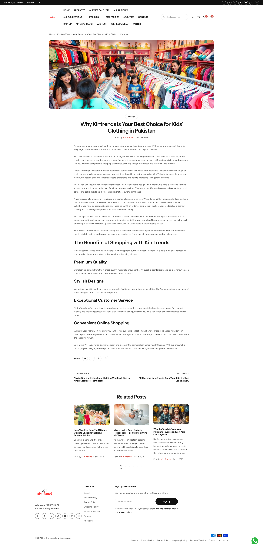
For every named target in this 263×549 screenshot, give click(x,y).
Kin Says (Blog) (63, 34)
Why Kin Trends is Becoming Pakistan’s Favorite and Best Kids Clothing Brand (169, 432)
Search (87, 493)
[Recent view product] (199, 17)
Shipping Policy (91, 506)
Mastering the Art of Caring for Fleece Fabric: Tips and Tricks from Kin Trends (130, 433)
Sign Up (166, 501)
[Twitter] (235, 3)
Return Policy (90, 502)
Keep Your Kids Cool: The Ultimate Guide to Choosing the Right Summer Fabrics (90, 433)
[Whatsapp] (257, 3)
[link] (85, 358)
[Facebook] (224, 3)
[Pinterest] (251, 3)
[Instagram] (229, 3)
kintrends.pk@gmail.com (47, 508)
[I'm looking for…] (164, 17)
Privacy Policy (90, 497)
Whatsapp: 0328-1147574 (47, 505)
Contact (88, 516)
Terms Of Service (92, 511)
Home (52, 34)
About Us (88, 520)
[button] (121, 467)
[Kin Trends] (52, 17)
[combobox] (174, 17)
